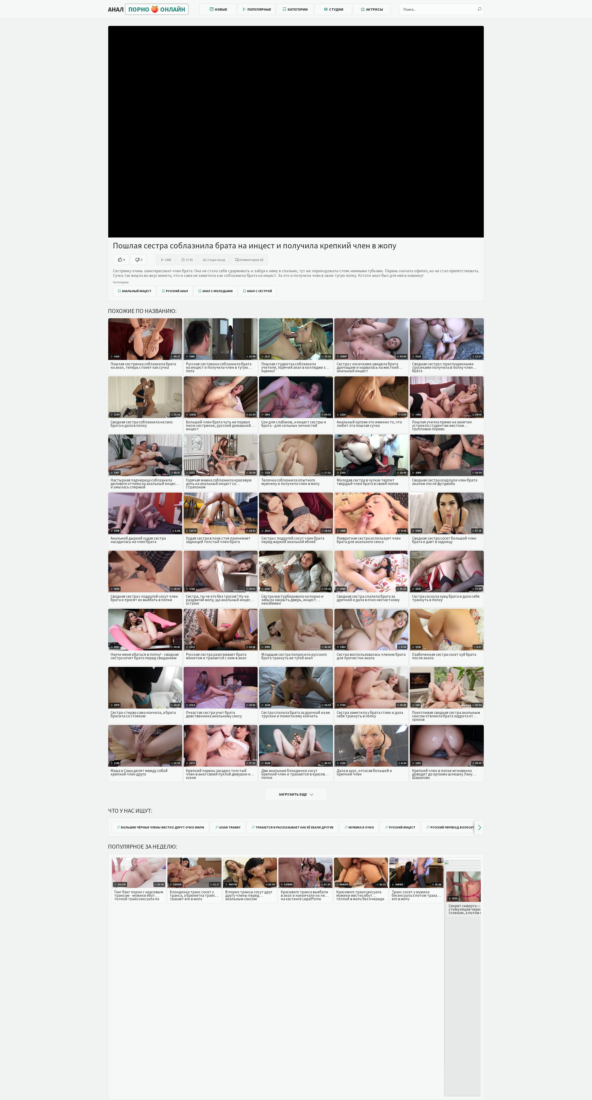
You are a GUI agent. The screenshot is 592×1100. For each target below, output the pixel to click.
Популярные (259, 9)
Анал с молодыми (217, 291)
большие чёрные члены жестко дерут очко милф (162, 827)
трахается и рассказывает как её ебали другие (294, 827)
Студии (336, 9)
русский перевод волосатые (454, 827)
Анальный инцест (136, 291)
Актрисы (374, 9)
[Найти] (479, 9)
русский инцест (402, 827)
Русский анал (177, 291)
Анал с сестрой (259, 291)
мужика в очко (361, 827)
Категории (298, 9)
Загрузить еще (293, 794)
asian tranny (229, 827)
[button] (479, 827)
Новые (221, 9)
